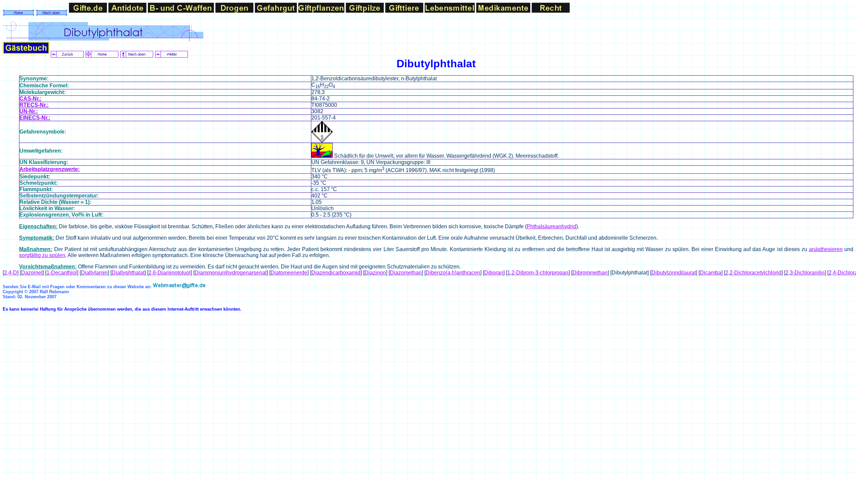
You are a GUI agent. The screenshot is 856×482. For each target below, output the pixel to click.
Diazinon (375, 272)
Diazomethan (406, 272)
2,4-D (10, 272)
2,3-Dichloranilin (805, 272)
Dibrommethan (590, 272)
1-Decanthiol (61, 272)
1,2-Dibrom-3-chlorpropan (537, 272)
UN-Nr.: (28, 111)
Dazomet (31, 272)
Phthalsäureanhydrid (551, 226)
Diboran (493, 272)
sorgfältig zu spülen (42, 255)
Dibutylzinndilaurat (673, 272)
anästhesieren (826, 249)
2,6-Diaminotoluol (169, 272)
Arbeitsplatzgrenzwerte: (49, 169)
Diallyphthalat (128, 272)
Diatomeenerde (289, 272)
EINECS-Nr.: (34, 117)
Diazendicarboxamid (335, 272)
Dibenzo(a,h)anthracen (453, 272)
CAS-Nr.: (30, 98)
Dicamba (710, 272)
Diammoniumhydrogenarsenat (230, 272)
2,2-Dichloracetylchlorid (753, 272)
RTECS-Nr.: (33, 105)
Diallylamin (94, 272)
